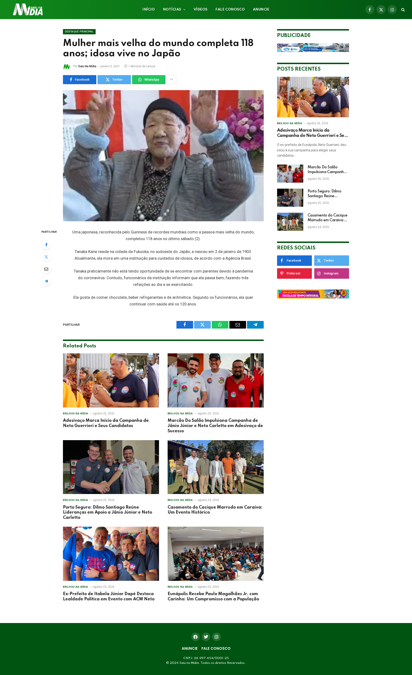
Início (149, 9)
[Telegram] (46, 281)
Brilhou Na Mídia (75, 413)
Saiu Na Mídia (87, 66)
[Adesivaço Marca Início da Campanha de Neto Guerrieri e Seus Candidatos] (111, 380)
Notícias (172, 9)
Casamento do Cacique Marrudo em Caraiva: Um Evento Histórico (215, 510)
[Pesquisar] (402, 9)
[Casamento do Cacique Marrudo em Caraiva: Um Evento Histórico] (216, 467)
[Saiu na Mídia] (27, 9)
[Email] (46, 269)
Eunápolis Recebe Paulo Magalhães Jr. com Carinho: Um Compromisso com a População (213, 596)
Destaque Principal (79, 31)
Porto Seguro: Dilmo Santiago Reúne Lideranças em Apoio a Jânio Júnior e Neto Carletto (107, 512)
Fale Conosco (230, 9)
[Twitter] (46, 257)
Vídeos (200, 9)
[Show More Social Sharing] (171, 79)
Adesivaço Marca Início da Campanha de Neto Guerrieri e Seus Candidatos (106, 423)
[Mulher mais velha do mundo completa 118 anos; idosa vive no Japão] (163, 155)
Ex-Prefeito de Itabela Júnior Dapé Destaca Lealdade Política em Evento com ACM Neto (108, 596)
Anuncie (261, 9)
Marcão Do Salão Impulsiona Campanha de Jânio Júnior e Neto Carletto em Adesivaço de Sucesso (215, 425)
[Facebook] (46, 244)
